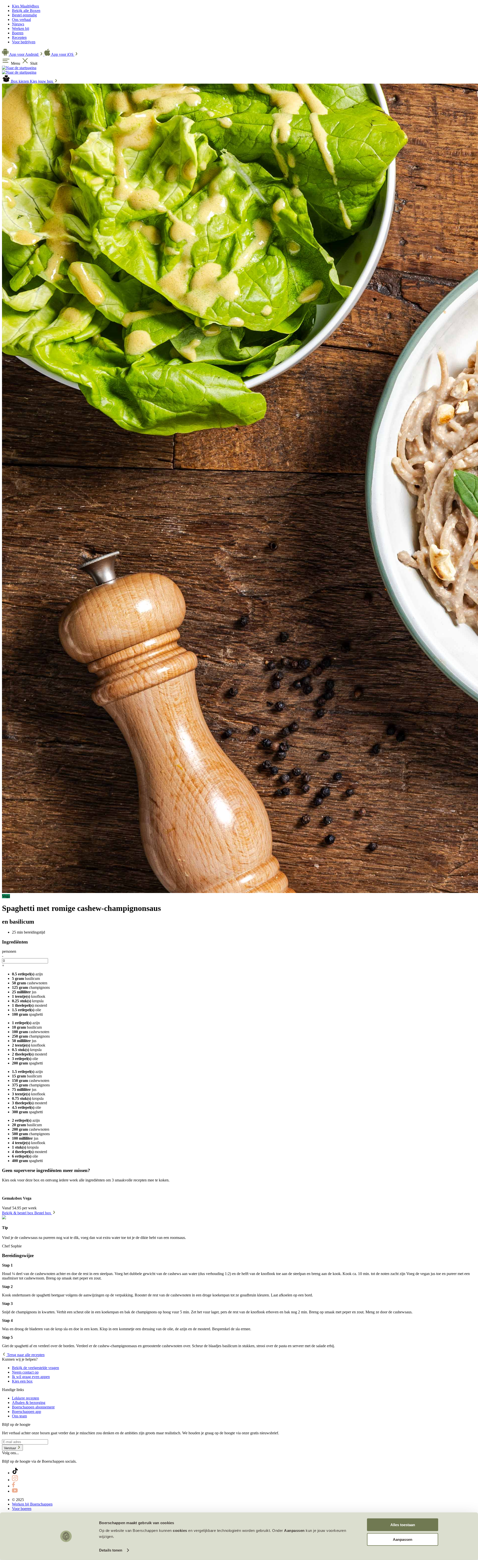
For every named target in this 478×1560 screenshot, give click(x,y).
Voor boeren (21, 1508)
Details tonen (110, 1550)
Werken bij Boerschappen (32, 1504)
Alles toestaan (402, 1525)
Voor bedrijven (23, 42)
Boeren (17, 33)
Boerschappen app (26, 1411)
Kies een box (22, 1381)
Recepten (19, 37)
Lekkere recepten (25, 1398)
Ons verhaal (21, 19)
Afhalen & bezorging (28, 1402)
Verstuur (10, 1448)
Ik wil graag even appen (31, 1377)
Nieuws (18, 24)
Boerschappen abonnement (33, 1407)
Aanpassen (402, 1539)
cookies (180, 1530)
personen (9, 951)
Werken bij (20, 28)
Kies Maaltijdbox (25, 6)
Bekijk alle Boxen (26, 10)
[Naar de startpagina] (19, 68)
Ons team (19, 1416)
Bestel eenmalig (24, 15)
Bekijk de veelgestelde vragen (35, 1368)
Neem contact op (25, 1372)
